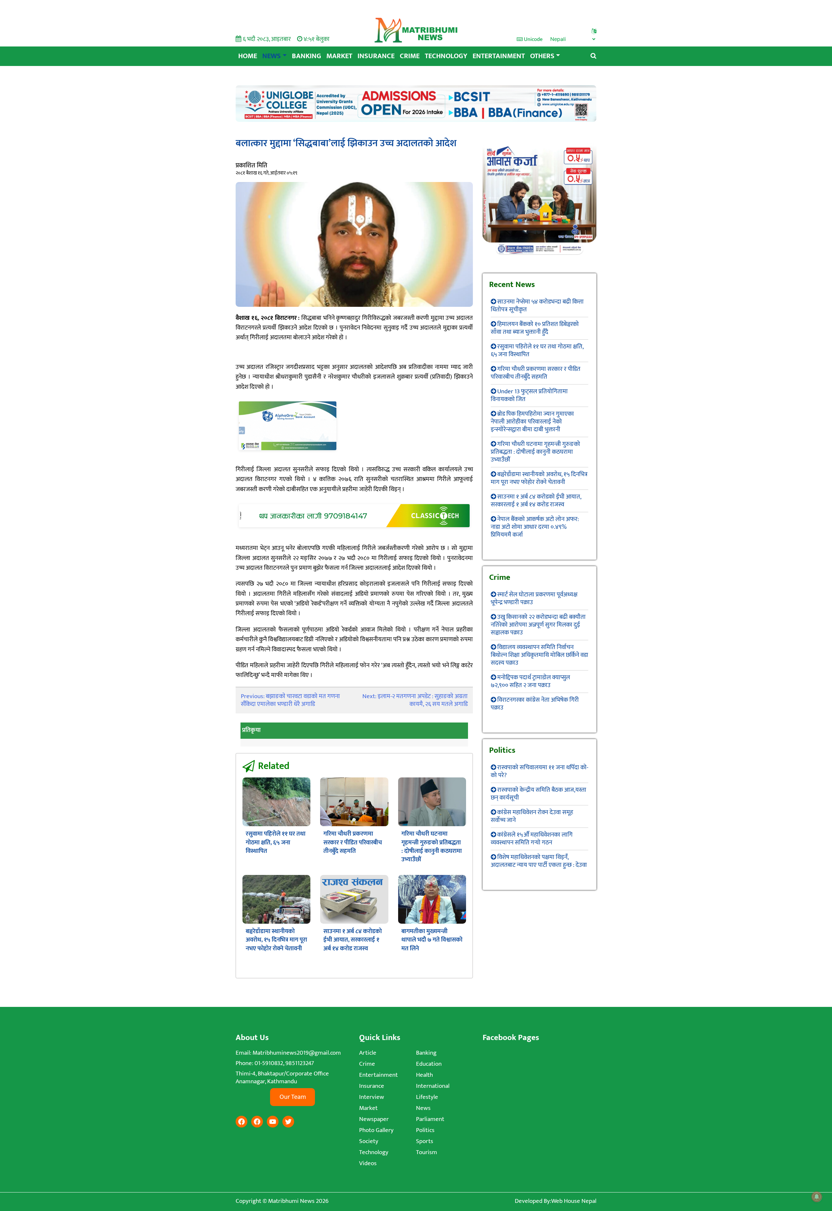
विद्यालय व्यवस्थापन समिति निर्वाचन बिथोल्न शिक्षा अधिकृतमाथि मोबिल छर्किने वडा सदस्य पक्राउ (539, 655)
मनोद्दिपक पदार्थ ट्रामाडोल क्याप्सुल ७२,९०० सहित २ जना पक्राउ (530, 681)
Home (247, 56)
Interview (371, 1097)
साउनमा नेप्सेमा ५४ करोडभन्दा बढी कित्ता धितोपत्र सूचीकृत (537, 306)
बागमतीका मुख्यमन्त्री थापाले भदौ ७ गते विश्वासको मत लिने (431, 940)
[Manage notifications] (817, 1196)
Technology (446, 56)
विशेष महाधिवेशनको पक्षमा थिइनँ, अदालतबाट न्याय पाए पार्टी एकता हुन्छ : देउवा (539, 861)
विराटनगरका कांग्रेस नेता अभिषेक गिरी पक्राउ (535, 704)
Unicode (533, 39)
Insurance (376, 56)
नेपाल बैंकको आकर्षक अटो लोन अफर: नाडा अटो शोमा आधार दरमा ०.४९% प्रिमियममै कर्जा (535, 527)
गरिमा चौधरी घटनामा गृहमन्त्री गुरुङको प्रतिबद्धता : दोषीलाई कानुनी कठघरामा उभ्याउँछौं (431, 847)
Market (339, 56)
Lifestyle (427, 1097)
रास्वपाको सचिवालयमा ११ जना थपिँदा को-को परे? (539, 771)
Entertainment (499, 56)
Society (368, 1141)
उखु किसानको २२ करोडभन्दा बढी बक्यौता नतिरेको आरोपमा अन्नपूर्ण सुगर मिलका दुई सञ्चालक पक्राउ (538, 625)
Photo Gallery (376, 1130)
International (432, 1086)
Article (367, 1053)
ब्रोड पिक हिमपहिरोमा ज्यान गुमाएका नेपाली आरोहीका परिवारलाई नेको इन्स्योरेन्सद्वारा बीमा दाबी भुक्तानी (532, 422)
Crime (410, 56)
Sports (424, 1141)
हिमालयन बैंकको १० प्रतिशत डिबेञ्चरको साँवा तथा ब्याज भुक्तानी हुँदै (535, 328)
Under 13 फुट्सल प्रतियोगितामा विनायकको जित (529, 395)
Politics (425, 1130)
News (271, 56)
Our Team (293, 1096)
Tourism (426, 1152)
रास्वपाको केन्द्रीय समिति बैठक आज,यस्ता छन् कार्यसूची (538, 794)
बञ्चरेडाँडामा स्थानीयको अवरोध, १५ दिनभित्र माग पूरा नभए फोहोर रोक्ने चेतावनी (276, 940)
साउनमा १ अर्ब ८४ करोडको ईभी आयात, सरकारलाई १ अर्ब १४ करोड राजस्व (352, 940)
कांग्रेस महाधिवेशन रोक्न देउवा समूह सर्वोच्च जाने (532, 816)
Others (542, 56)
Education (429, 1064)
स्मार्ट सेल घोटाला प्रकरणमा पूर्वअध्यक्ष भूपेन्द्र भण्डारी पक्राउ (534, 598)
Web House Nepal (573, 1201)
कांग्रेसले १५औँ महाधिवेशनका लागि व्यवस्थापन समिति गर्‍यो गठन (532, 839)
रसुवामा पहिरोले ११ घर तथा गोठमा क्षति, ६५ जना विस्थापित (276, 842)
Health (424, 1075)
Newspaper (374, 1119)
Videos (368, 1163)
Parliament (430, 1119)
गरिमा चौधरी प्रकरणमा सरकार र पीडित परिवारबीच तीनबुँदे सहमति (352, 842)
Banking (306, 56)
